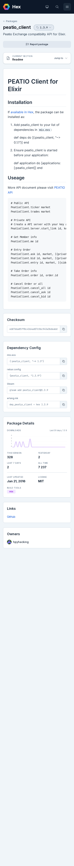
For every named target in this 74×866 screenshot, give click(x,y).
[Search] (57, 7)
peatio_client (17, 27)
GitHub (11, 516)
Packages (11, 21)
